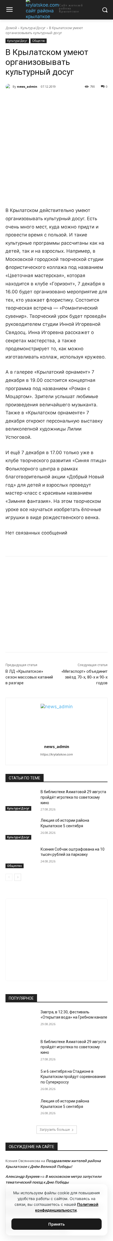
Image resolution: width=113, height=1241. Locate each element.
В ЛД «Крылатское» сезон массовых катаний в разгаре (29, 677)
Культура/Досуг (33, 28)
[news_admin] (9, 86)
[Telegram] (40, 100)
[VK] (28, 100)
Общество (38, 41)
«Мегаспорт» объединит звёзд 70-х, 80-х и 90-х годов (84, 677)
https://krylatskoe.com (56, 754)
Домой (11, 28)
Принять (56, 1224)
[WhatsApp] (53, 100)
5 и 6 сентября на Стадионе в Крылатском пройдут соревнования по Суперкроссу (73, 1076)
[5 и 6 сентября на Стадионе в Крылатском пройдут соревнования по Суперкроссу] (20, 1079)
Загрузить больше (54, 1129)
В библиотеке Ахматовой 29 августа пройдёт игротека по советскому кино (73, 797)
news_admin (27, 86)
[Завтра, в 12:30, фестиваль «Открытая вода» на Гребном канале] (20, 1020)
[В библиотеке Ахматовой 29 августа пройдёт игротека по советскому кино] (20, 800)
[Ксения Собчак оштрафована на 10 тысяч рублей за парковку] (20, 857)
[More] (79, 100)
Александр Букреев (22, 1176)
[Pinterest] (66, 100)
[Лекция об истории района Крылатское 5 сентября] (20, 828)
